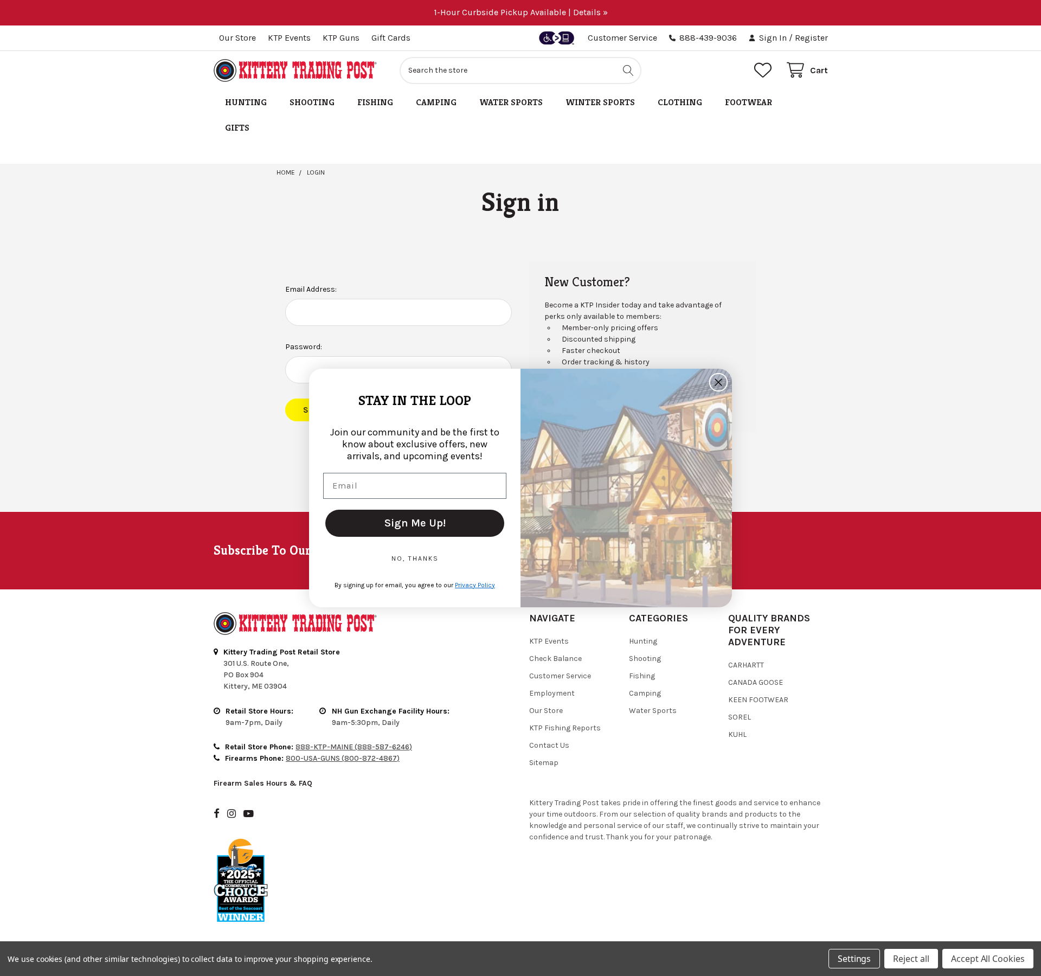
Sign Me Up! (415, 523)
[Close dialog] (718, 382)
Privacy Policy (475, 585)
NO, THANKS (415, 558)
